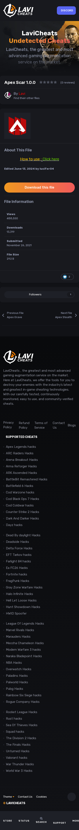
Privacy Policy (8, 425)
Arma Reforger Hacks (21, 466)
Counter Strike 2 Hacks (22, 512)
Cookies (41, 796)
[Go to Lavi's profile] (7, 95)
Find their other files (27, 98)
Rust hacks (14, 718)
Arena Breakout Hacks (22, 460)
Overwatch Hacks (18, 669)
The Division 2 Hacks (21, 738)
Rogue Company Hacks (23, 702)
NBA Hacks (14, 663)
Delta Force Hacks (19, 548)
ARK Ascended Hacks (21, 473)
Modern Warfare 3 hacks (23, 650)
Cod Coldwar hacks (20, 505)
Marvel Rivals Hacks (20, 630)
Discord (67, 10)
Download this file (39, 187)
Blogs (72, 425)
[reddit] (5, 413)
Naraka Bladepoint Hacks (24, 656)
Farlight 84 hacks (18, 561)
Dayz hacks (14, 525)
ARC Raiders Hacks (19, 453)
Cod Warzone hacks (20, 492)
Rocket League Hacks (21, 712)
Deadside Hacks (17, 542)
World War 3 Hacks (19, 771)
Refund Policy (24, 425)
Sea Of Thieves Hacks (21, 725)
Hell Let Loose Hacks (21, 600)
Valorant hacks (16, 758)
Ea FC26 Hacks (17, 568)
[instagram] (15, 413)
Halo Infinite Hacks (19, 594)
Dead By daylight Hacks (23, 535)
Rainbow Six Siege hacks (24, 695)
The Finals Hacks (18, 745)
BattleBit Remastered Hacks (26, 479)
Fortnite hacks (16, 574)
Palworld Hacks (17, 682)
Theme (8, 796)
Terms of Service (41, 425)
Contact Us (59, 425)
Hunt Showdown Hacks (23, 607)
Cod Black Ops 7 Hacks (22, 499)
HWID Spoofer (16, 613)
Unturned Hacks (17, 751)
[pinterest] (24, 413)
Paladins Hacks (17, 676)
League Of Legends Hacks (25, 623)
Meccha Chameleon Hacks (25, 643)
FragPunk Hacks (17, 581)
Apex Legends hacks (21, 447)
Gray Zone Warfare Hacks (24, 587)
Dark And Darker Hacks (22, 518)
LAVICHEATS (14, 803)
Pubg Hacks (14, 689)
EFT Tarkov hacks (19, 555)
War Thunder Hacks (20, 764)
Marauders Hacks (18, 636)
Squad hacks (15, 732)
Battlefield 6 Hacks (19, 486)
